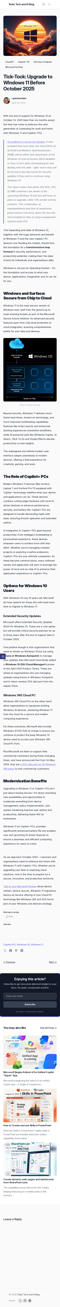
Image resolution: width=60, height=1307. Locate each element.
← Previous (9, 962)
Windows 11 (37, 944)
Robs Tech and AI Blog (21, 4)
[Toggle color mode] (49, 4)
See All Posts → (48, 1027)
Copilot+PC (9, 944)
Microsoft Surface (14, 67)
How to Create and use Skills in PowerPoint (27, 1125)
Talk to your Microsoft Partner (19, 886)
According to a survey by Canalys (26, 141)
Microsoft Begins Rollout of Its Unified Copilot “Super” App (28, 1074)
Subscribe (30, 1004)
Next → (53, 962)
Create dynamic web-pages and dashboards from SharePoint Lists (28, 1181)
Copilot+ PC (24, 62)
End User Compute (43, 62)
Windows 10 (23, 944)
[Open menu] (43, 4)
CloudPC (9, 62)
